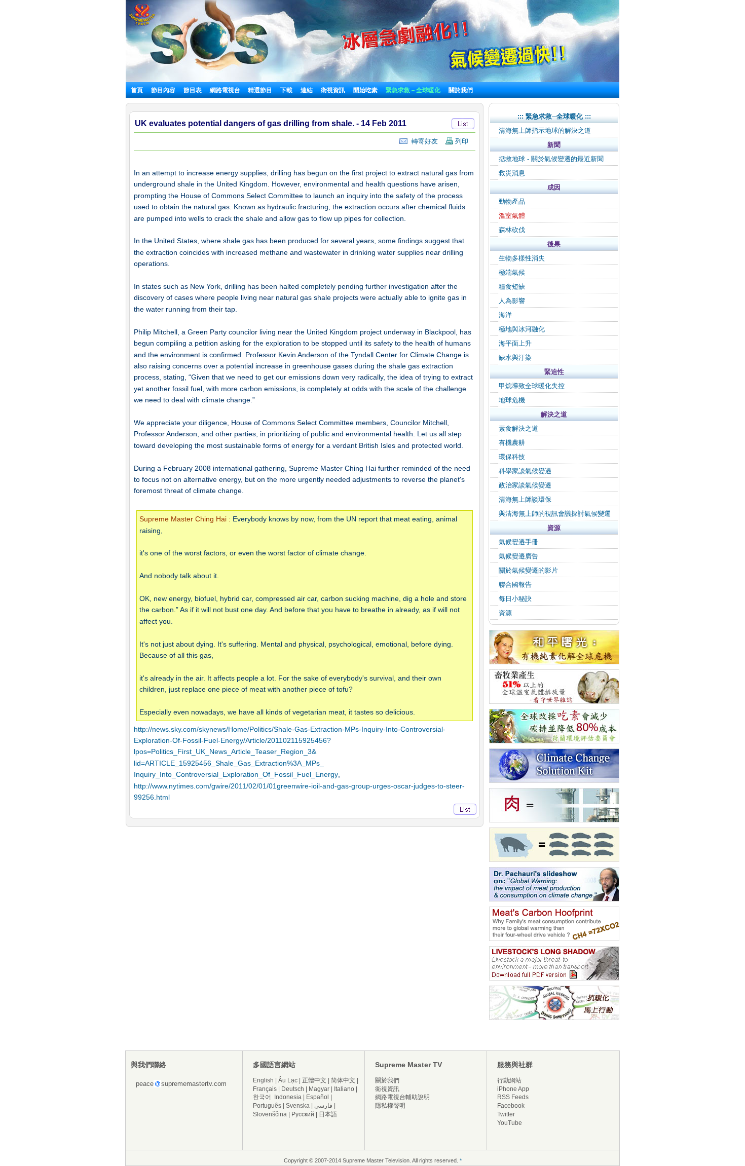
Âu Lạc (287, 1080)
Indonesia (288, 1097)
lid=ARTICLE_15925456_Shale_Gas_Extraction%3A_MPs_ (229, 763)
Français (265, 1089)
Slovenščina (270, 1114)
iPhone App (513, 1089)
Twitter (506, 1114)
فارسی (323, 1105)
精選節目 (260, 90)
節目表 (192, 90)
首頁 (137, 90)
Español (317, 1097)
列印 (460, 141)
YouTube (509, 1122)
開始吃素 (365, 90)
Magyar (319, 1089)
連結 (307, 90)
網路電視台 (226, 90)
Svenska (298, 1105)
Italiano (344, 1089)
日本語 (328, 1114)
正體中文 (314, 1080)
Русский (302, 1114)
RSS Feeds (513, 1097)
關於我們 (461, 90)
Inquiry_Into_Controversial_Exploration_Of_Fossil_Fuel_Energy (236, 774)
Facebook (511, 1105)
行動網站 (509, 1080)
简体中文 (343, 1080)
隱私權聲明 (390, 1105)
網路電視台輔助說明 (402, 1097)
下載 (286, 90)
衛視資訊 (333, 90)
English (263, 1080)
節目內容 (163, 90)
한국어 (262, 1097)
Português (267, 1105)
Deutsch (292, 1089)
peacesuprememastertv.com (181, 1083)
